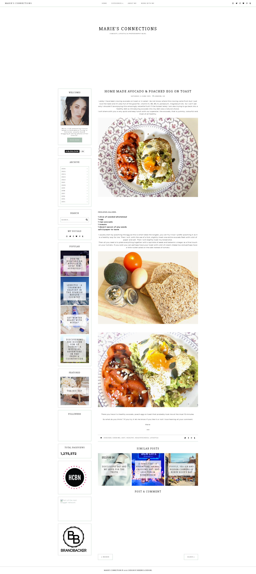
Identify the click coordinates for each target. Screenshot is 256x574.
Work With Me (147, 3)
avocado (108, 438)
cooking (117, 438)
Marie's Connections (18, 3)
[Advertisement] (128, 68)
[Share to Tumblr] (194, 438)
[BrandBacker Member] (75, 539)
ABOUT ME (132, 3)
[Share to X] (185, 438)
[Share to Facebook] (188, 438)
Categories (116, 3)
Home (104, 3)
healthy (130, 438)
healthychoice (142, 438)
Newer (106, 557)
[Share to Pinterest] (191, 438)
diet (123, 438)
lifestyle (154, 438)
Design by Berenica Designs (140, 570)
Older (190, 557)
